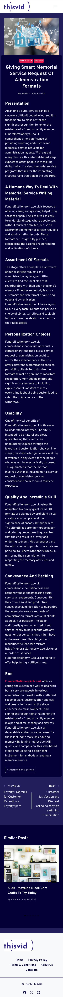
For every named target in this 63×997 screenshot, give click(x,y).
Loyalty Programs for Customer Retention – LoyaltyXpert (15, 796)
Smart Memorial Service (20, 769)
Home (20, 960)
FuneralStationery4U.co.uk (23, 681)
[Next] (54, 879)
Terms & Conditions (23, 965)
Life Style (26, 60)
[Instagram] (38, 992)
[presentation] (31, 863)
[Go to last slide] (9, 879)
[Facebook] (24, 992)
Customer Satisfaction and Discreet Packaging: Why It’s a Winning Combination (46, 801)
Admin (24, 93)
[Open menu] (55, 6)
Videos (39, 60)
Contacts (32, 970)
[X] (31, 992)
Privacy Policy (37, 960)
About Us (47, 965)
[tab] (25, 915)
